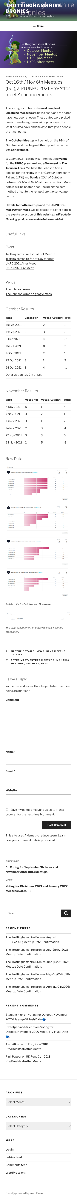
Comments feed (16, 1165)
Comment (12, 700)
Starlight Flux (52, 76)
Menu (40, 26)
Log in (10, 1149)
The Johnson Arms (18, 289)
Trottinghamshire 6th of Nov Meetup (30, 259)
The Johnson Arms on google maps (29, 294)
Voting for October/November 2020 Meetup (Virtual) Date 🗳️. (37, 1031)
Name (11, 752)
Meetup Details (23, 651)
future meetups (42, 660)
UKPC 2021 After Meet (21, 263)
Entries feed (14, 1157)
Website (11, 790)
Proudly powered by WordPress (24, 1193)
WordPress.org (16, 1172)
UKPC (45, 663)
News (41, 651)
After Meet (19, 660)
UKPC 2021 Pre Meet (20, 268)
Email (10, 771)
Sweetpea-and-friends (21, 1027)
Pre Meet (32, 663)
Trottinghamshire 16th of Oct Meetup (30, 254)
